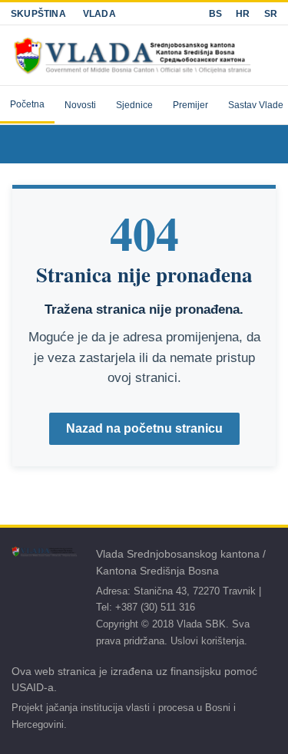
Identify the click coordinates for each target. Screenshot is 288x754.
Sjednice (134, 105)
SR (270, 13)
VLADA (99, 13)
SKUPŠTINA (38, 13)
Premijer (190, 105)
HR (243, 13)
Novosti (80, 105)
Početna (27, 104)
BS (215, 13)
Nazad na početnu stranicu (144, 428)
